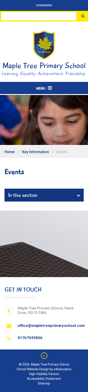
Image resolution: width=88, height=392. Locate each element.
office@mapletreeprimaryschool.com (51, 325)
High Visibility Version (44, 374)
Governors (44, 5)
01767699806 (30, 337)
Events (61, 152)
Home (10, 152)
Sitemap (44, 383)
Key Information (35, 152)
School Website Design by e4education (44, 369)
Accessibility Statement (44, 378)
